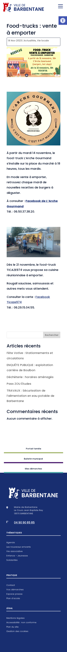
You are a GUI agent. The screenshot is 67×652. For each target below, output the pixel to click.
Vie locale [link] (43, 40)
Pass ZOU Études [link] (19, 384)
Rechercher (52, 335)
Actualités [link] (30, 40)
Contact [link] (10, 585)
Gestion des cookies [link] (17, 631)
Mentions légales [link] (15, 618)
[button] (59, 6)
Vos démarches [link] (15, 589)
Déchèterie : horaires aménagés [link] (30, 377)
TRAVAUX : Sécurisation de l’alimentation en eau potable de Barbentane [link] (30, 395)
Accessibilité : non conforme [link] (21, 622)
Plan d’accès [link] (13, 598)
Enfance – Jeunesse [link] (17, 556)
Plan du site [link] (12, 627)
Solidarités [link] (12, 560)
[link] (63, 20)
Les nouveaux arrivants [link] (18, 547)
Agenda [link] (10, 542)
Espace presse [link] (14, 594)
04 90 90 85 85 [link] (24, 522)
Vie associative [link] (14, 551)
